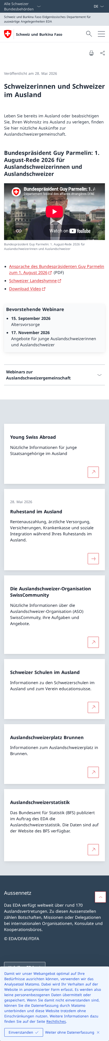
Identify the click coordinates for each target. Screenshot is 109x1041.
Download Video (25, 288)
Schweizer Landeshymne (33, 280)
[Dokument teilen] (102, 53)
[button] (100, 897)
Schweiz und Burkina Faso (39, 34)
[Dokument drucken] (91, 53)
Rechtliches (56, 1021)
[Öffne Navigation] (101, 34)
